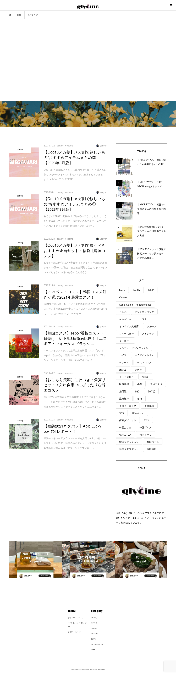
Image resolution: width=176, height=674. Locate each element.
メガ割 (138, 369)
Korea (94, 622)
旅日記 (122, 391)
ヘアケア (124, 362)
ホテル (122, 369)
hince (122, 290)
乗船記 (145, 377)
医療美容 (124, 384)
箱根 (139, 398)
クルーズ (151, 326)
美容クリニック (127, 405)
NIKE (151, 290)
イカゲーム (125, 319)
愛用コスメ (156, 384)
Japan (94, 628)
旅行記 (151, 391)
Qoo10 (123, 297)
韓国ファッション (129, 441)
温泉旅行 (124, 398)
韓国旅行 (151, 449)
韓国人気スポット (129, 449)
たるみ (122, 312)
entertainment (97, 644)
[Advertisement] (88, 60)
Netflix (136, 290)
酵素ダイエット (127, 420)
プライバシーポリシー (77, 624)
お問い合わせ (74, 631)
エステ (143, 319)
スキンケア (148, 333)
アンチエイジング (144, 312)
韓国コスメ (125, 434)
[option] (35, 559)
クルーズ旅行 (126, 333)
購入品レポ (138, 413)
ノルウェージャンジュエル (133, 348)
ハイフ (122, 355)
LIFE (93, 649)
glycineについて (75, 617)
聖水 (121, 413)
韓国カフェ (125, 427)
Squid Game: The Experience (135, 304)
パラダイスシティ (144, 355)
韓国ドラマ (146, 434)
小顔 (139, 384)
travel (93, 638)
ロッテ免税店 (126, 377)
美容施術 (149, 405)
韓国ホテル (153, 441)
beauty (94, 617)
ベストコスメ (144, 362)
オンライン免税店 (129, 326)
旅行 (137, 391)
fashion (94, 633)
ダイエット (125, 340)
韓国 (146, 420)
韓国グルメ (146, 427)
